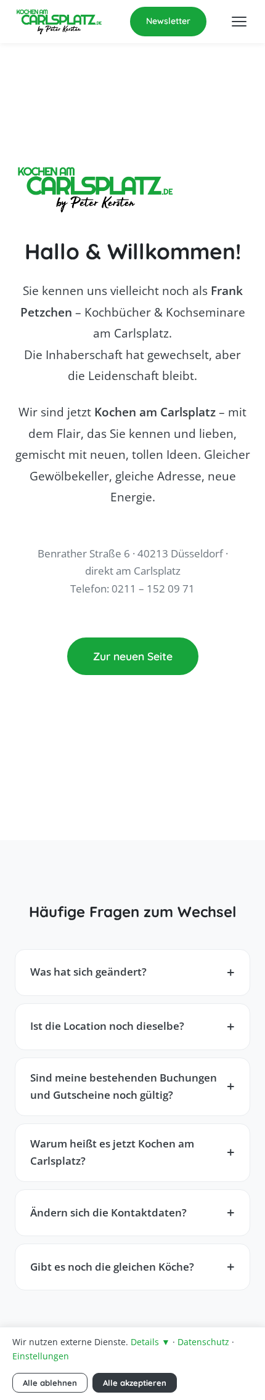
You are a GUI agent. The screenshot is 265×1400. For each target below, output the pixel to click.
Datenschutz (203, 1342)
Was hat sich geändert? (88, 972)
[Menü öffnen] (239, 21)
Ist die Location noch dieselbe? (107, 1026)
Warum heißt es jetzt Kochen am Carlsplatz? (112, 1152)
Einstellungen (40, 1356)
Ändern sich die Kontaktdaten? (108, 1212)
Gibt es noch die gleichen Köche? (112, 1267)
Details (150, 1342)
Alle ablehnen (50, 1383)
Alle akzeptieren (134, 1383)
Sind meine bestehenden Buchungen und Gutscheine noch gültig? (123, 1086)
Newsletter (168, 20)
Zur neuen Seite (133, 656)
